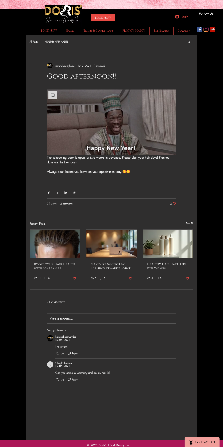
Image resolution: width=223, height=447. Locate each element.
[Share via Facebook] (48, 192)
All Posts (34, 41)
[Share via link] (74, 192)
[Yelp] (212, 29)
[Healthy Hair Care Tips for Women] (168, 244)
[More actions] (174, 66)
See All (189, 223)
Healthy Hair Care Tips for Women (166, 266)
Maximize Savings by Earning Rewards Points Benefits (111, 266)
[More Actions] (174, 338)
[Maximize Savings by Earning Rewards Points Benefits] (111, 244)
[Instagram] (206, 29)
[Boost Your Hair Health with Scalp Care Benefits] (55, 244)
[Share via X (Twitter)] (57, 192)
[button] (189, 41)
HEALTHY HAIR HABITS (56, 41)
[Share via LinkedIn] (65, 192)
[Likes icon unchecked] (57, 353)
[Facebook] (199, 29)
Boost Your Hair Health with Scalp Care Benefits (54, 266)
